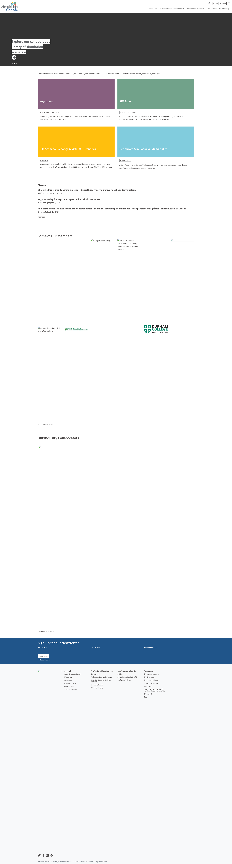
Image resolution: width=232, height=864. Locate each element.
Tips (145, 697)
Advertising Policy (70, 683)
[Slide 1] (12, 63)
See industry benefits (46, 631)
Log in (215, 3)
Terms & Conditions (70, 689)
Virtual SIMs (147, 686)
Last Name (95, 647)
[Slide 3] (16, 63)
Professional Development (171, 8)
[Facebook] (44, 855)
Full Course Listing (97, 688)
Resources (211, 8)
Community (224, 8)
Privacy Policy (69, 686)
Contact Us (68, 680)
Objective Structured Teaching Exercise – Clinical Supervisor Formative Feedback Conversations (87, 189)
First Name (42, 647)
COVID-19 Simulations (151, 683)
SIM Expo (120, 674)
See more (41, 218)
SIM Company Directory (151, 680)
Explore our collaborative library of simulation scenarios (31, 46)
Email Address (150, 647)
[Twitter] (40, 855)
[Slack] (52, 855)
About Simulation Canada (72, 674)
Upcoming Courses (97, 685)
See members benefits (45, 425)
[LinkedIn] (48, 855)
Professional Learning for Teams (101, 677)
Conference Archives (123, 680)
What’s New (153, 8)
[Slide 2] (14, 63)
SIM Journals (148, 694)
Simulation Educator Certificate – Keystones (101, 681)
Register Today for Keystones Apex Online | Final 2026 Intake (69, 199)
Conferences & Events (195, 8)
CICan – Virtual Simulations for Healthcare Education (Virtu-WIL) (154, 690)
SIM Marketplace (149, 677)
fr (229, 3)
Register (223, 3)
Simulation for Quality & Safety (127, 677)
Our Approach (95, 674)
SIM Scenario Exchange (151, 674)
